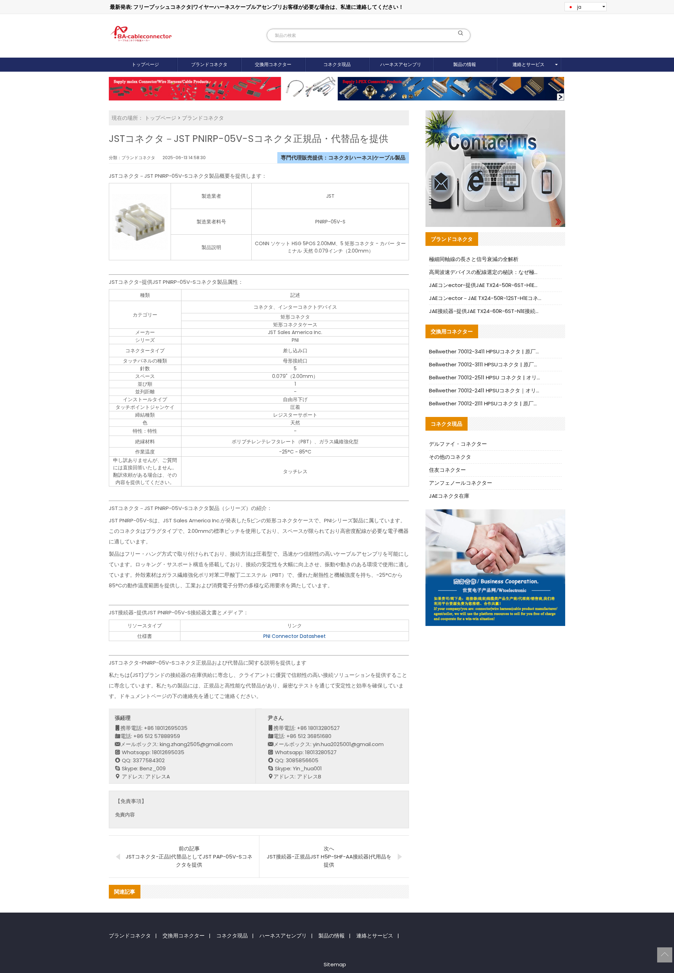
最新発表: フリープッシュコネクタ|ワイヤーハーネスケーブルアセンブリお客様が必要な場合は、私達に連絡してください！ (257, 7)
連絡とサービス (528, 64)
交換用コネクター (273, 64)
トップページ (145, 64)
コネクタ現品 (337, 64)
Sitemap (335, 964)
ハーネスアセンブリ (400, 64)
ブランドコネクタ (209, 64)
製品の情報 (464, 64)
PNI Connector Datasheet (294, 636)
